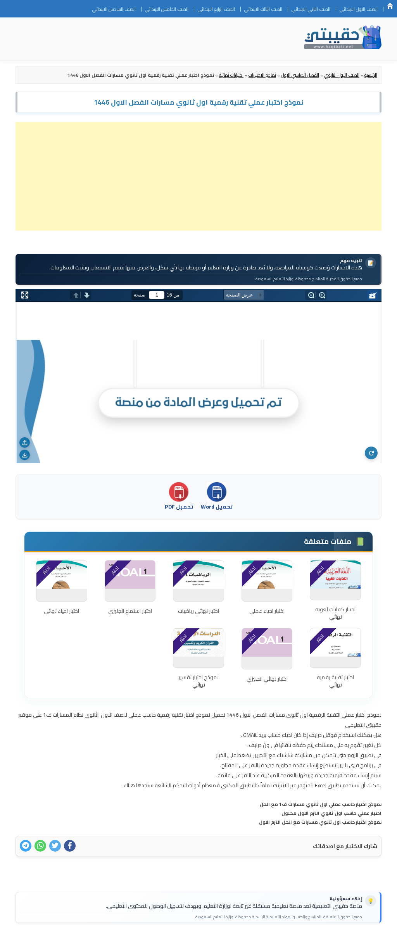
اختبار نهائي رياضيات (198, 611)
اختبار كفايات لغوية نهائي (335, 613)
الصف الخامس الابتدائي (166, 9)
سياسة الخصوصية (326, 941)
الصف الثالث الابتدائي (263, 9)
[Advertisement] (198, 176)
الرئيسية (390, 6)
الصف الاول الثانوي (341, 75)
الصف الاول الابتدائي (359, 9)
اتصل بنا (363, 941)
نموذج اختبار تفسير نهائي (198, 681)
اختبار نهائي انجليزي (267, 679)
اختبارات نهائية (231, 75)
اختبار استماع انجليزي (130, 611)
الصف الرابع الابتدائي (216, 9)
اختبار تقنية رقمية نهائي (335, 681)
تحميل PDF (179, 507)
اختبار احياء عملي (267, 611)
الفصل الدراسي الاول (300, 75)
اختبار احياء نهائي (61, 611)
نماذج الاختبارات (262, 75)
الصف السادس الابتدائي (114, 9)
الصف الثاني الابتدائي (311, 9)
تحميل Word (217, 507)
